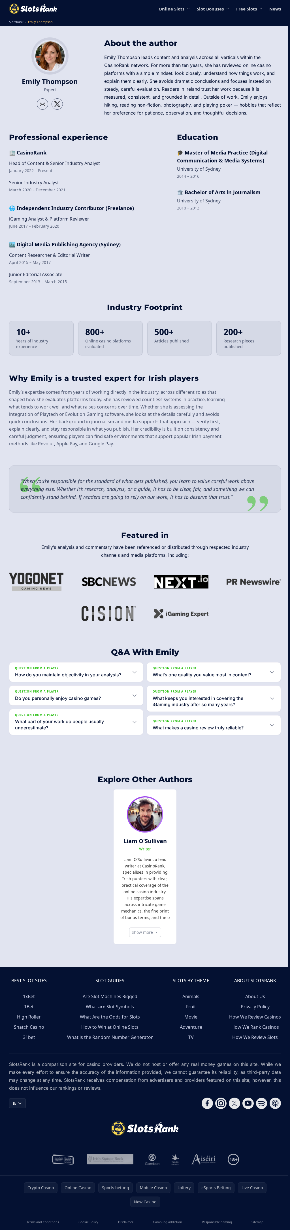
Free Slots (246, 9)
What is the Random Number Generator (109, 1043)
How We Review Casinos (253, 1023)
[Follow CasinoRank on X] (232, 1109)
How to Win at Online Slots (109, 1033)
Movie (189, 1023)
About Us (253, 1003)
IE (14, 1109)
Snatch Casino (29, 1033)
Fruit (190, 1013)
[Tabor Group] (174, 1165)
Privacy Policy (252, 1013)
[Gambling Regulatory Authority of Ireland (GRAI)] (62, 1165)
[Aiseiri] (202, 1165)
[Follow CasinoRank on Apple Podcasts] (273, 1109)
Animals (189, 1003)
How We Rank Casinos (253, 1033)
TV (189, 1043)
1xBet (29, 1003)
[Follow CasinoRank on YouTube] (245, 1109)
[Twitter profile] (57, 104)
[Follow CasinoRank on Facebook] (205, 1109)
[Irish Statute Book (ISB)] (109, 1165)
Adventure (189, 1033)
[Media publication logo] (36, 581)
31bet (29, 1043)
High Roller (29, 1023)
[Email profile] (42, 104)
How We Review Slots (253, 1043)
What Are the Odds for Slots (109, 1023)
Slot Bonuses (210, 9)
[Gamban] (151, 1165)
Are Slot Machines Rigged (109, 1003)
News (275, 9)
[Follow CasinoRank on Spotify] (259, 1109)
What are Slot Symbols (109, 1013)
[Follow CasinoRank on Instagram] (218, 1109)
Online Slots (171, 9)
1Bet (29, 1013)
